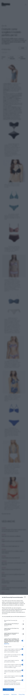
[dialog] (14, 646)
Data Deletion (6, 694)
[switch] (23, 624)
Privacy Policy (22, 694)
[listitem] (14, 621)
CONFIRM (8, 689)
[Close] (25, 597)
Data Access (14, 694)
